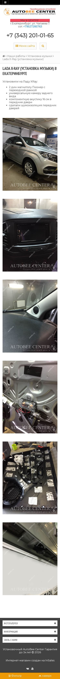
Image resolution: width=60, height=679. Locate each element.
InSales (49, 660)
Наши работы (16, 56)
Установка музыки (40, 56)
